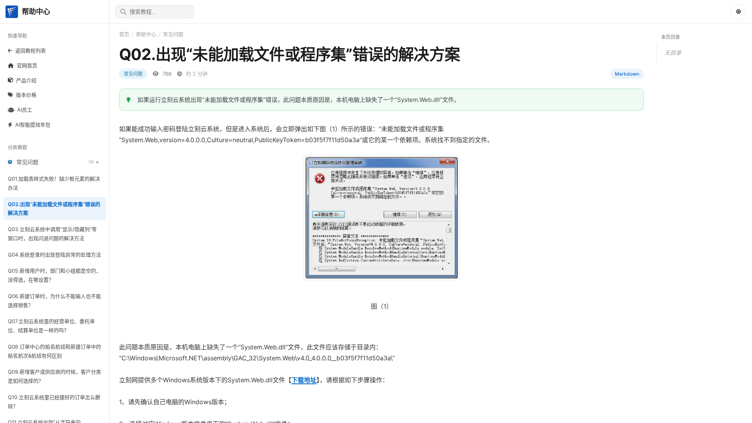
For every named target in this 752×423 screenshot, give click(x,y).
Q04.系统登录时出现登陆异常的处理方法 (54, 254)
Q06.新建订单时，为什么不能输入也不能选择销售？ (54, 300)
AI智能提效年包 (33, 124)
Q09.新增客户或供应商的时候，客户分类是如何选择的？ (54, 376)
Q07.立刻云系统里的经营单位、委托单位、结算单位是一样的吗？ (51, 325)
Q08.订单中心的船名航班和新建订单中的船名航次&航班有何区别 (54, 351)
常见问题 (173, 34)
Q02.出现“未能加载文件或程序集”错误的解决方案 (54, 208)
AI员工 (24, 110)
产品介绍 (26, 80)
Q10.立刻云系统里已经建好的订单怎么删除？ (54, 401)
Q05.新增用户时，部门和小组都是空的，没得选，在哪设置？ (54, 275)
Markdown (627, 74)
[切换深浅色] (738, 12)
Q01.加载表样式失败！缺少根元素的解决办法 (54, 183)
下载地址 (303, 380)
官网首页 (27, 65)
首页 (124, 34)
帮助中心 (146, 34)
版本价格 (26, 95)
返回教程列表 (30, 50)
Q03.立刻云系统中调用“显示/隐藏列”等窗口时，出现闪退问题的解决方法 (52, 233)
